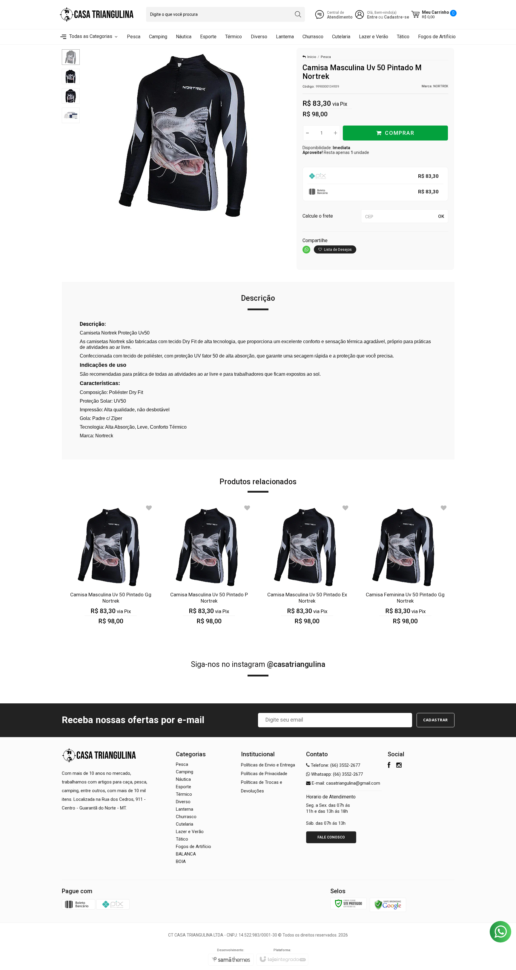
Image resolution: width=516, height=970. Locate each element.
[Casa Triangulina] (96, 14)
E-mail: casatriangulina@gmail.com (345, 783)
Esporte (183, 786)
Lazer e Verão (190, 831)
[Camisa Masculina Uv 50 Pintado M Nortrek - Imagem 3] (71, 96)
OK (441, 216)
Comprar (399, 133)
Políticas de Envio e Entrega (268, 765)
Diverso (183, 801)
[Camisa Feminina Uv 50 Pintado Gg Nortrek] (405, 568)
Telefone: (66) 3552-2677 (335, 765)
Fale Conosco (331, 837)
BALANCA (186, 854)
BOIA (181, 861)
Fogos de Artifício (193, 846)
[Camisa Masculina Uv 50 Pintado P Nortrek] (209, 568)
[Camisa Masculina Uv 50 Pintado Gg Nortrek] (111, 568)
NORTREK (440, 86)
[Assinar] (435, 720)
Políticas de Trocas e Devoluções (261, 787)
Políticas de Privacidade (264, 773)
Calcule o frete (317, 216)
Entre (372, 17)
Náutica (183, 779)
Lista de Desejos (337, 250)
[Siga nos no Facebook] (389, 766)
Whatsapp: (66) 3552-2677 (336, 774)
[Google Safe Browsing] (388, 904)
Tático (182, 839)
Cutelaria (184, 824)
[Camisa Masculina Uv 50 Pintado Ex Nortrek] (307, 568)
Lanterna (184, 809)
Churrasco (186, 816)
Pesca (326, 57)
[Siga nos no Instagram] (399, 766)
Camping (184, 772)
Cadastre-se (396, 17)
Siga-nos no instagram (258, 664)
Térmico (184, 794)
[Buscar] (298, 14)
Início (311, 57)
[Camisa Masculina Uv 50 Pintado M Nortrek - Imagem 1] (71, 57)
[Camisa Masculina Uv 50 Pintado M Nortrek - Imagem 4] (71, 115)
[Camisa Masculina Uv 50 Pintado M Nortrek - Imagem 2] (71, 76)
